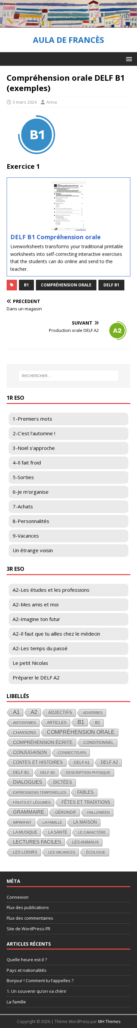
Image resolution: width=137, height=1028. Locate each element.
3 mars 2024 (25, 102)
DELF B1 (111, 285)
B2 (97, 722)
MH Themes (109, 1021)
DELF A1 (82, 762)
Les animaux (85, 842)
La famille (52, 822)
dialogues (27, 782)
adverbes (92, 713)
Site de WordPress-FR (28, 929)
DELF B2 (47, 772)
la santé (57, 832)
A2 (34, 712)
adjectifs (60, 712)
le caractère (92, 832)
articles (57, 722)
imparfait (22, 822)
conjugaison (30, 752)
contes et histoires (38, 762)
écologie (95, 852)
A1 (16, 712)
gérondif (65, 812)
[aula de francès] (68, 24)
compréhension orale (66, 285)
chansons (24, 732)
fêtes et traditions (86, 802)
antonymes (24, 723)
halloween (98, 812)
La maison (85, 822)
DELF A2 (109, 762)
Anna (51, 102)
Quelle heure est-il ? (27, 960)
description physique (88, 772)
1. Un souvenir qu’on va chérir (37, 991)
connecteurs (72, 753)
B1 (26, 285)
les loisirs (25, 852)
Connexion (18, 897)
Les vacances (61, 852)
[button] (127, 58)
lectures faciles (37, 842)
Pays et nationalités (27, 970)
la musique (25, 832)
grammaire (28, 812)
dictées (62, 782)
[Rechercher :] (68, 375)
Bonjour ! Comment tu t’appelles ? (40, 980)
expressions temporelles (39, 792)
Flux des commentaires (30, 918)
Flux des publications (28, 907)
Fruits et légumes (32, 802)
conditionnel (98, 742)
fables (85, 792)
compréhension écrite (42, 742)
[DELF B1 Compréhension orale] (68, 227)
